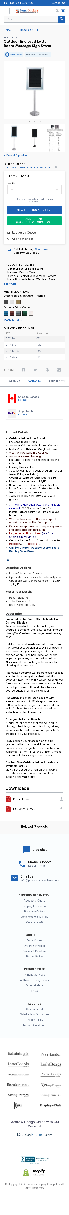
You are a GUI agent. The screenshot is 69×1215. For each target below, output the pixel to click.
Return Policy (34, 956)
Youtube (54, 1199)
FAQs (34, 990)
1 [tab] (29, 121)
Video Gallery (34, 985)
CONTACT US (34, 935)
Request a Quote (34, 900)
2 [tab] (34, 121)
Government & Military (34, 916)
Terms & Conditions (35, 1025)
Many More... (13, 320)
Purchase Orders (34, 911)
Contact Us (58, 2)
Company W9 (34, 922)
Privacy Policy (34, 1019)
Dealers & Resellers (34, 951)
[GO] (61, 19)
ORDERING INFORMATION (35, 895)
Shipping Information (34, 906)
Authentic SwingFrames (34, 980)
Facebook (14, 1199)
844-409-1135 (24, 2)
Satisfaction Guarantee (34, 1014)
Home (7, 30)
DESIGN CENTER (34, 969)
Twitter (24, 1199)
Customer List (34, 1009)
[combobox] (34, 19)
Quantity (11, 183)
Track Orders (34, 940)
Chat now (41, 249)
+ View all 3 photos (15, 155)
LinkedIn (44, 1199)
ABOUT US (34, 1003)
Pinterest (34, 1199)
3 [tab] (40, 121)
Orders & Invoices (34, 945)
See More (10, 283)
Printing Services (34, 974)
